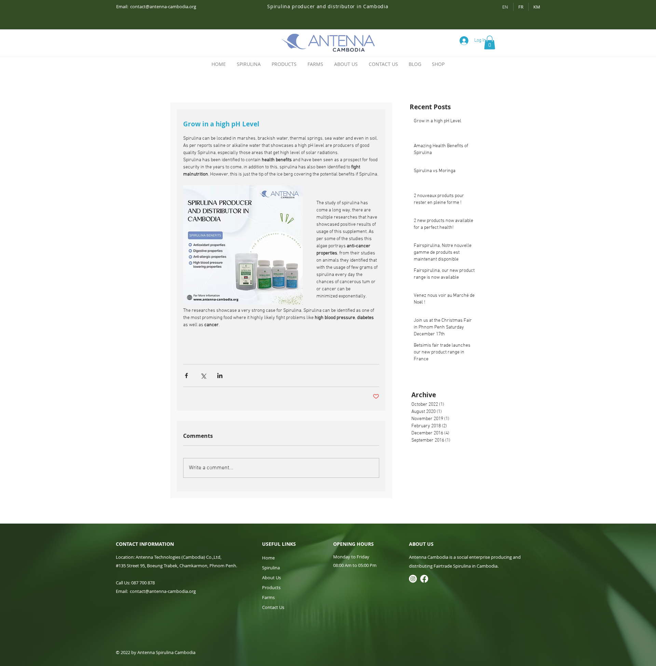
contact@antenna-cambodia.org (163, 6)
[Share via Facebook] (186, 375)
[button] (489, 43)
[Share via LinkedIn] (220, 375)
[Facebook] (424, 579)
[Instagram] (413, 579)
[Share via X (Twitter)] (203, 375)
